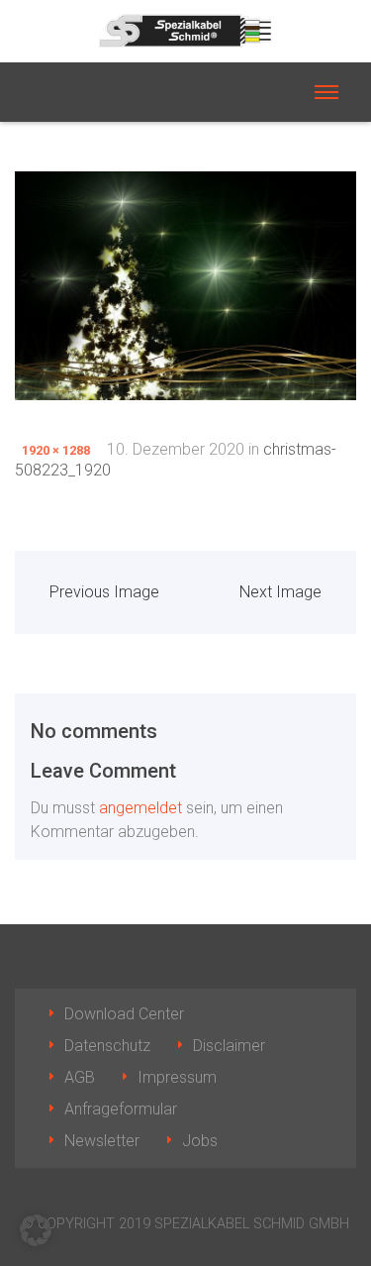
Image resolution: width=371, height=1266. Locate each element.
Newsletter (101, 1140)
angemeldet (140, 807)
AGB (79, 1077)
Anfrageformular (120, 1109)
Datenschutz (107, 1045)
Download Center (124, 1013)
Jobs (200, 1140)
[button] (35, 1230)
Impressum (177, 1077)
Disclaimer (229, 1045)
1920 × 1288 (56, 450)
